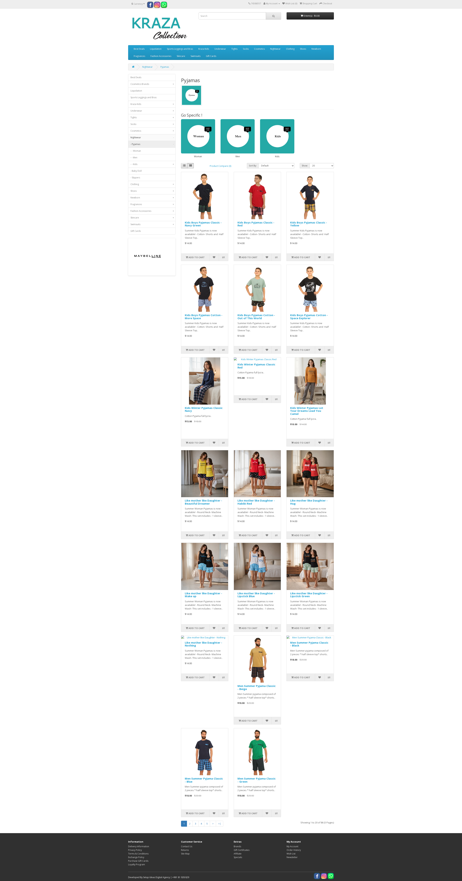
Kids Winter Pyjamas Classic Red (256, 366)
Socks (246, 48)
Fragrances (139, 56)
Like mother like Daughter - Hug (309, 502)
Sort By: (253, 165)
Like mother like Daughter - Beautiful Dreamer (203, 502)
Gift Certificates (241, 850)
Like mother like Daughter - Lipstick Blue (256, 594)
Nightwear (275, 48)
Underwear (220, 48)
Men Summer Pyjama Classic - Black (309, 644)
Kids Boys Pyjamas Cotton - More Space (203, 316)
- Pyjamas (152, 144)
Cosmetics (259, 48)
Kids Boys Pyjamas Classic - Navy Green (203, 224)
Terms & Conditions (138, 853)
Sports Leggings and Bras (180, 48)
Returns (185, 850)
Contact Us (186, 846)
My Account (292, 846)
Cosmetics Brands (152, 84)
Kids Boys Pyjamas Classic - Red (255, 224)
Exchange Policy (136, 857)
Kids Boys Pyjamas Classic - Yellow (308, 224)
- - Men (133, 157)
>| (219, 823)
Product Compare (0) (220, 166)
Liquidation (156, 48)
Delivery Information (138, 846)
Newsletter (292, 857)
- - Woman (135, 150)
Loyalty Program (136, 864)
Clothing (290, 48)
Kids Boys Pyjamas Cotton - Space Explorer (309, 316)
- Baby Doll (136, 170)
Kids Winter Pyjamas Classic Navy (204, 409)
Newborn (316, 48)
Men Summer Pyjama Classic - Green (256, 780)
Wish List (291, 853)
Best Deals (139, 48)
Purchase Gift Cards (138, 860)
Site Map (185, 853)
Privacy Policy (135, 850)
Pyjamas (164, 66)
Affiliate (237, 853)
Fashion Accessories (161, 56)
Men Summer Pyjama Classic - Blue (204, 780)
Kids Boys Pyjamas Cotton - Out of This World (256, 316)
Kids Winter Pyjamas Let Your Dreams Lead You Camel (306, 411)
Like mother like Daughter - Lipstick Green (309, 594)
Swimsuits (196, 56)
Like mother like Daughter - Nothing (203, 644)
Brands (237, 846)
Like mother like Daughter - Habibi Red (256, 502)
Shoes (303, 48)
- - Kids (152, 164)
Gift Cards (211, 56)
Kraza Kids (203, 48)
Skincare (181, 56)
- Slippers (135, 177)
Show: (305, 165)
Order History (294, 850)
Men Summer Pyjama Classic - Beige (256, 687)
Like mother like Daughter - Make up (203, 594)
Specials (238, 857)
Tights (234, 48)
